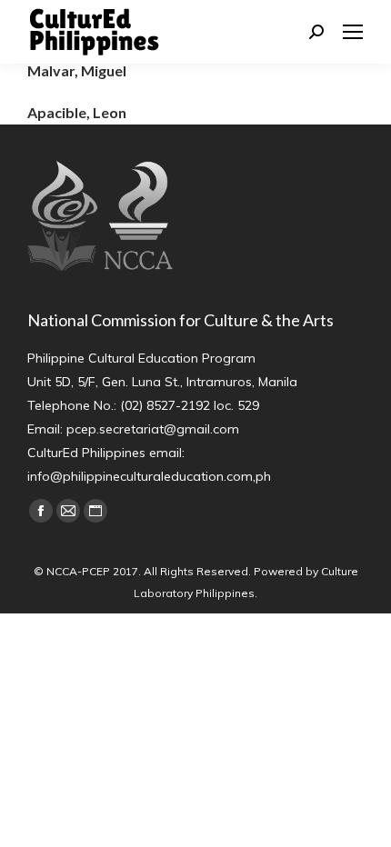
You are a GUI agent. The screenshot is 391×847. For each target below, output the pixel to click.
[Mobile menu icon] (353, 32)
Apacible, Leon (76, 112)
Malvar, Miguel (76, 70)
